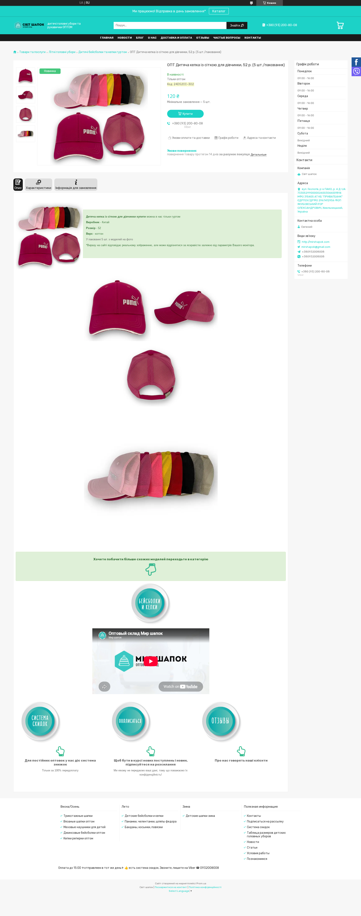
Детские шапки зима (200, 816)
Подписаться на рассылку (265, 821)
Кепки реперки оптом (78, 838)
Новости (125, 37)
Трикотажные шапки (78, 816)
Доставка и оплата (176, 37)
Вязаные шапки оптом (79, 821)
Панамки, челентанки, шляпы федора (151, 821)
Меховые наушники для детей (85, 827)
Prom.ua (201, 883)
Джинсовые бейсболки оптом (84, 833)
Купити (188, 114)
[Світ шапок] (29, 25)
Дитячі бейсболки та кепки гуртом (102, 52)
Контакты (252, 37)
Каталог (218, 11)
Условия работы (258, 853)
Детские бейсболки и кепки (144, 816)
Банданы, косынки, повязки (144, 827)
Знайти (235, 25)
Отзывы (202, 37)
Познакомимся (257, 859)
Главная (106, 37)
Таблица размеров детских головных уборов (266, 834)
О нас (152, 37)
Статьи (252, 847)
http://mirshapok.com (315, 241)
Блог (140, 37)
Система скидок (258, 827)
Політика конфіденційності (205, 887)
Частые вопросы (226, 37)
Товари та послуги (32, 52)
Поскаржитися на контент (171, 887)
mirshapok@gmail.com (315, 246)
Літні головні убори (62, 52)
